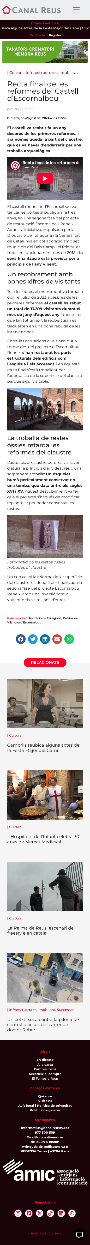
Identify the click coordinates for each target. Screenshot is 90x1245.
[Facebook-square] (29, 1213)
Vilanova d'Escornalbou (24, 622)
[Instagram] (18, 1213)
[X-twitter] (39, 1213)
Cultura (16, 72)
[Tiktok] (50, 1213)
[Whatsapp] (72, 1213)
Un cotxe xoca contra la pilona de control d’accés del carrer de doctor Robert (43, 1025)
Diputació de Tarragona (44, 618)
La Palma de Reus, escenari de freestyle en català (40, 930)
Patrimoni (70, 618)
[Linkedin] (61, 1213)
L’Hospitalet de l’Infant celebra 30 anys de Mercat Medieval (43, 839)
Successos (65, 1010)
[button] (21, 639)
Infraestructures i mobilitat (52, 72)
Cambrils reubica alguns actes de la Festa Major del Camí (43, 748)
